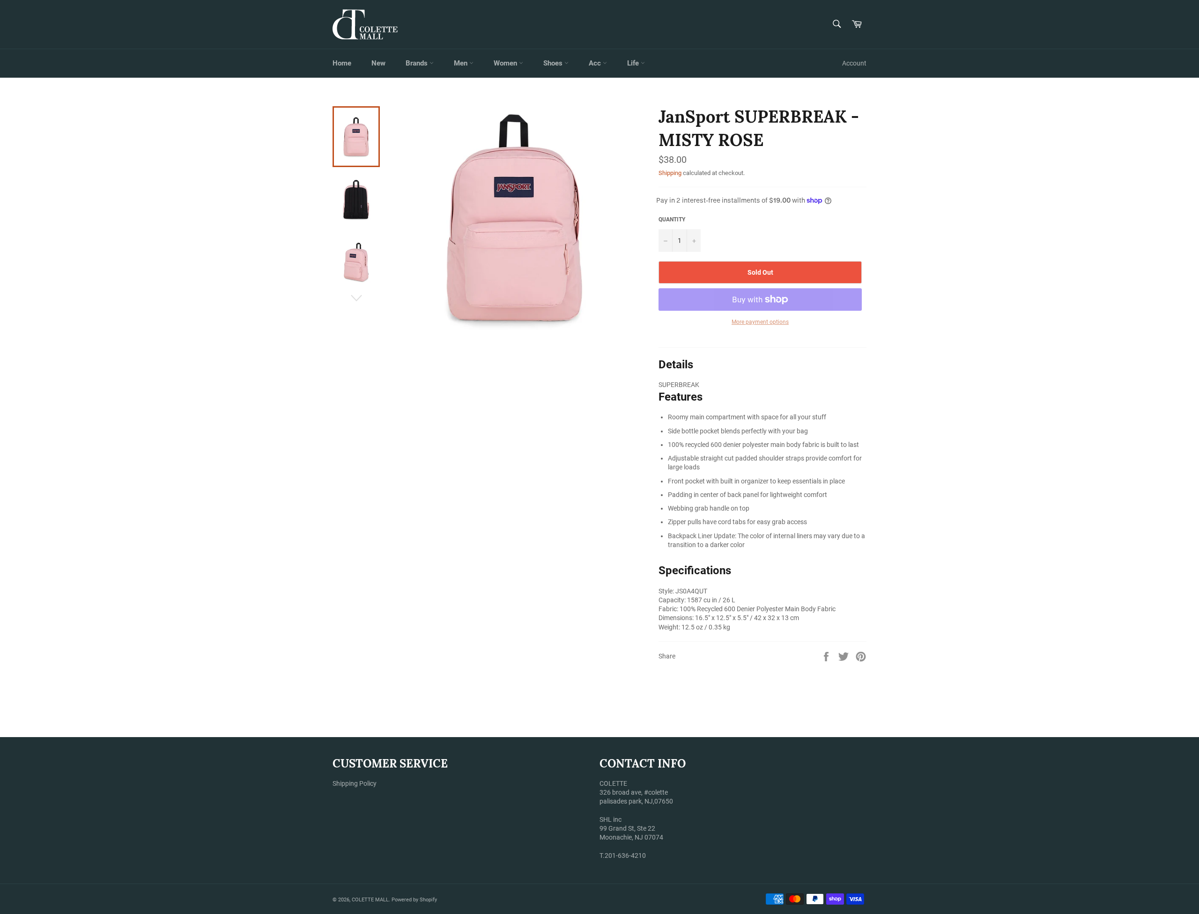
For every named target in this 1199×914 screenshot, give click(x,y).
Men (461, 63)
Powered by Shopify (414, 900)
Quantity (672, 219)
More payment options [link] (760, 322)
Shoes (553, 63)
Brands (417, 63)
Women (506, 63)
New (378, 63)
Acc (596, 63)
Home (342, 63)
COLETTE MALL (370, 900)
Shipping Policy (355, 783)
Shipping (670, 172)
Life (634, 63)
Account (854, 63)
